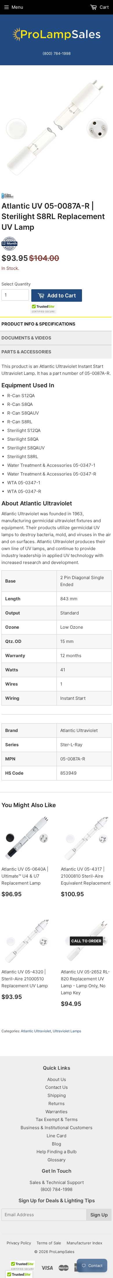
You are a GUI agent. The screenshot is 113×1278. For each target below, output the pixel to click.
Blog (56, 1144)
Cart (104, 7)
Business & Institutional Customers (56, 1127)
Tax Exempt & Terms (57, 1119)
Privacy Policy (19, 1243)
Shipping (57, 1095)
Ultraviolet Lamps (67, 1031)
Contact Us (56, 1087)
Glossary (56, 1160)
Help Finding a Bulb (56, 1151)
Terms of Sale (49, 1243)
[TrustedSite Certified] (43, 308)
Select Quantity (16, 283)
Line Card (56, 1135)
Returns (56, 1103)
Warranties (56, 1111)
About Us (56, 1079)
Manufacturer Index (84, 1243)
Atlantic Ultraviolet (36, 1031)
